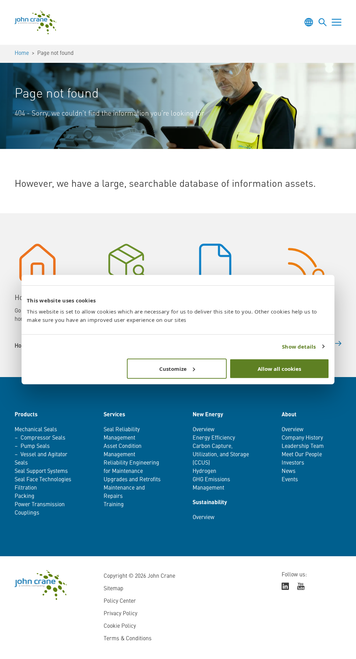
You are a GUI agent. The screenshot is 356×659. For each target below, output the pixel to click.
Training (114, 505)
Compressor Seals (43, 438)
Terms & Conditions (128, 639)
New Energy (208, 415)
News (289, 471)
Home (22, 53)
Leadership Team (303, 446)
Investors (293, 463)
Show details (299, 346)
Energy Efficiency (214, 438)
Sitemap (113, 589)
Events (290, 480)
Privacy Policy (120, 614)
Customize (173, 368)
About (289, 415)
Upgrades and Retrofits (132, 480)
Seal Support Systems (41, 471)
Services (114, 415)
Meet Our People (302, 455)
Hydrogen (204, 471)
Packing (24, 496)
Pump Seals (35, 446)
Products (26, 415)
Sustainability (210, 503)
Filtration (26, 488)
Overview (204, 430)
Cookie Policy (120, 626)
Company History (302, 438)
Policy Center (120, 601)
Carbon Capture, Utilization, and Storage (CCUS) (221, 455)
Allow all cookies (279, 368)
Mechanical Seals (36, 430)
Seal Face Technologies (43, 480)
